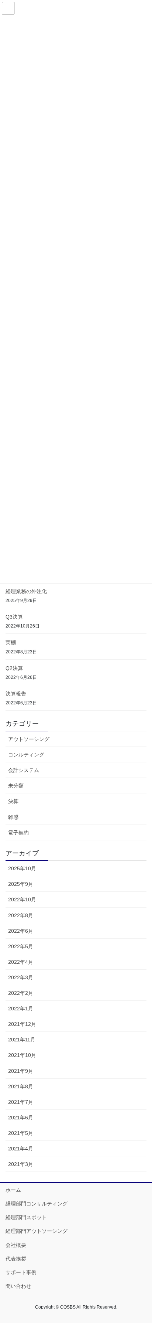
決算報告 (16, 694)
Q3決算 (14, 617)
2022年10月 (22, 899)
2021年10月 (22, 1055)
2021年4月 (20, 1149)
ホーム (13, 1190)
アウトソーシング (28, 739)
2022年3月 (20, 977)
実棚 (11, 642)
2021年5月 (20, 1133)
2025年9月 (20, 884)
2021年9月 (20, 1071)
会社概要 (16, 1245)
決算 (13, 801)
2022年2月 (20, 993)
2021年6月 (20, 1117)
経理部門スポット (26, 1217)
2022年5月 (20, 946)
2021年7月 (20, 1102)
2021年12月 (22, 1024)
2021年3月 (20, 1164)
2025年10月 (22, 868)
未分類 (16, 786)
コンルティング (26, 755)
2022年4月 (20, 962)
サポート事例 (21, 1272)
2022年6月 (20, 931)
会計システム (23, 770)
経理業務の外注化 (26, 591)
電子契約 (18, 833)
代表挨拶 (16, 1259)
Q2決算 (14, 668)
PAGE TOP (141, 1276)
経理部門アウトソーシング (37, 1231)
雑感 (13, 817)
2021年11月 (21, 1040)
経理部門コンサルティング (37, 1204)
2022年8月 (20, 915)
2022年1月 (20, 1008)
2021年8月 (20, 1086)
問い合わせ (18, 1286)
